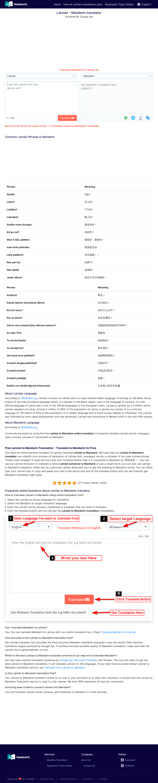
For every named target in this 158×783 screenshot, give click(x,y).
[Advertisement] (79, 45)
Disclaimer (88, 779)
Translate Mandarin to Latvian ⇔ (79, 69)
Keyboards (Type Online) (119, 4)
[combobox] (41, 76)
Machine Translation (61, 760)
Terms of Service (68, 779)
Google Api (66, 660)
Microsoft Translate (85, 660)
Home (57, 4)
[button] (144, 4)
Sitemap (103, 779)
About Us (86, 760)
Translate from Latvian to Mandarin (64, 667)
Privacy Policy (47, 779)
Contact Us (89, 765)
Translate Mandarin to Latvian (118, 632)
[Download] (140, 117)
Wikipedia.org (29, 398)
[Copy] (148, 117)
